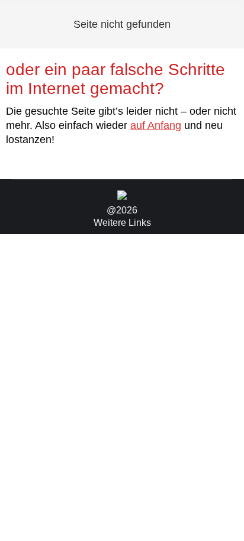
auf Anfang (155, 125)
